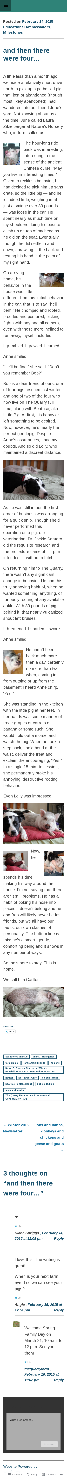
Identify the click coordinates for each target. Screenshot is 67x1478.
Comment (49, 1444)
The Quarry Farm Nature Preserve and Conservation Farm (27, 1097)
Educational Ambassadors (26, 27)
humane (55, 1063)
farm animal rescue (34, 1063)
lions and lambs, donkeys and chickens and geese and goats (49, 1137)
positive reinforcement (18, 1084)
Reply (59, 1238)
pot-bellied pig (45, 1084)
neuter (9, 1077)
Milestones (13, 32)
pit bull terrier (50, 1077)
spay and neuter (14, 1090)
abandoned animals (16, 1056)
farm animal (11, 1063)
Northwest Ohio (27, 1077)
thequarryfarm (36, 1369)
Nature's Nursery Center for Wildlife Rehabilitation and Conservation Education (30, 1070)
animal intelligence (43, 1056)
